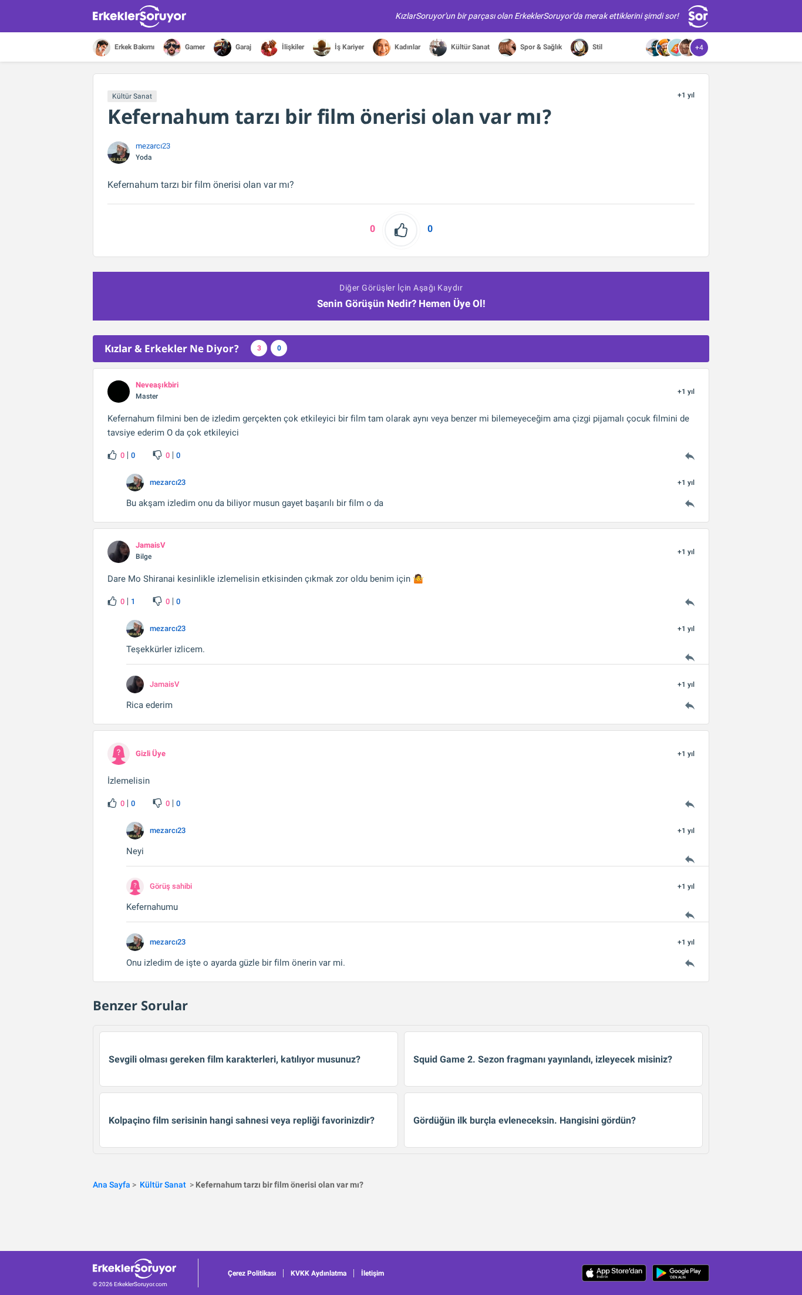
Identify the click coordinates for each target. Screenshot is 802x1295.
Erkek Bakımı (133, 47)
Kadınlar (406, 47)
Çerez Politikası (252, 1273)
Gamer (194, 47)
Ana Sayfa (111, 1184)
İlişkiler (292, 47)
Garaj (242, 47)
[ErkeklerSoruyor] (145, 1269)
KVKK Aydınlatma (318, 1273)
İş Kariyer (348, 47)
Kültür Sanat (469, 47)
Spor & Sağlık (540, 47)
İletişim (372, 1273)
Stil (596, 47)
